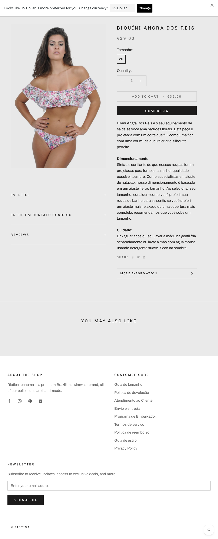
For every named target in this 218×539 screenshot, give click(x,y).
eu (121, 59)
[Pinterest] (144, 257)
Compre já (157, 111)
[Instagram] (20, 401)
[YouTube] (40, 401)
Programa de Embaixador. (135, 416)
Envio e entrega (127, 409)
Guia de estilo (125, 440)
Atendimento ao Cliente (133, 400)
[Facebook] (133, 257)
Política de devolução (131, 393)
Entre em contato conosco (41, 215)
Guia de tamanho (128, 385)
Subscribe (25, 500)
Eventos (20, 195)
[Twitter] (138, 257)
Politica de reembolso (131, 432)
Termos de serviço (129, 424)
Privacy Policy (125, 448)
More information (138, 273)
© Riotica (20, 527)
